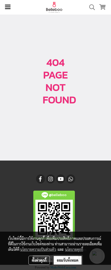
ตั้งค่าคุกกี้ (39, 260)
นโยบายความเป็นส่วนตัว (38, 249)
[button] (90, 7)
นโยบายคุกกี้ (74, 249)
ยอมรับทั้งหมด (67, 260)
